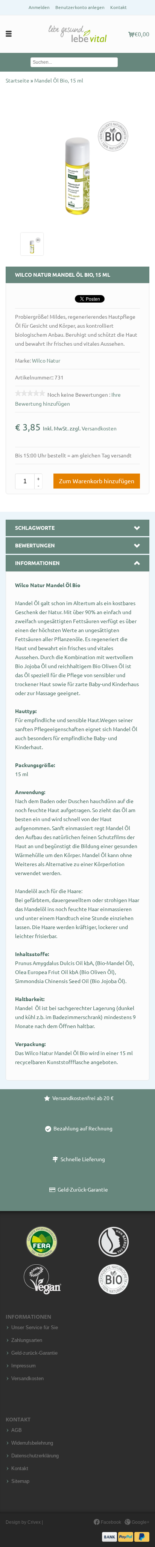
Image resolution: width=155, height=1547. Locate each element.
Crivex (34, 1522)
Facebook (110, 1522)
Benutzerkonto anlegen (80, 7)
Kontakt (118, 7)
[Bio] (113, 1279)
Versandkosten (99, 429)
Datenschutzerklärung (35, 1456)
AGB (16, 1430)
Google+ (140, 1522)
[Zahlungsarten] (125, 1536)
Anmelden (39, 7)
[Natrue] (113, 1242)
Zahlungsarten (26, 1340)
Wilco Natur (46, 361)
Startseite (18, 81)
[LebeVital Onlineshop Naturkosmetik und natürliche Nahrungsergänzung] (77, 34)
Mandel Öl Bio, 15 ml (58, 81)
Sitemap (20, 1481)
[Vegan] (42, 1279)
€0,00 (141, 34)
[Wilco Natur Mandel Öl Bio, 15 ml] (32, 244)
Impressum (23, 1366)
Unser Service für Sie (34, 1328)
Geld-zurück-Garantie (34, 1353)
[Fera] (42, 1242)
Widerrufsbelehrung (32, 1443)
